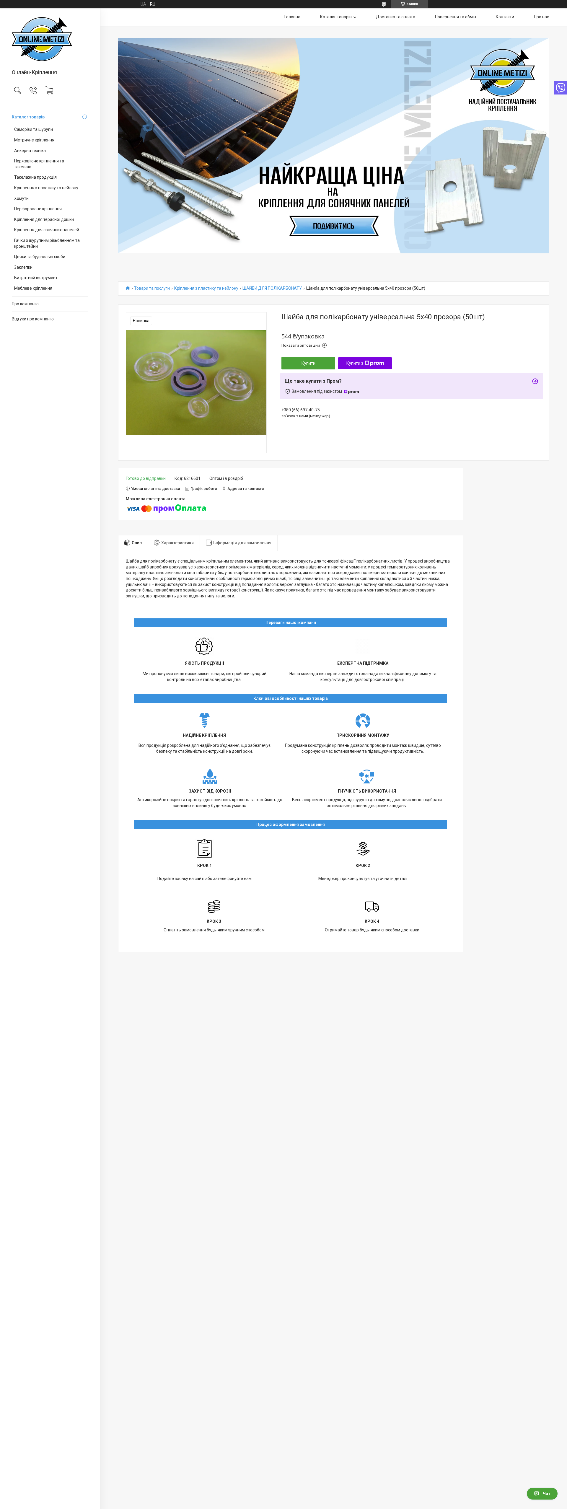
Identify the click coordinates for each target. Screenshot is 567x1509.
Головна (292, 16)
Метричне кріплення (34, 140)
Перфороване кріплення (38, 208)
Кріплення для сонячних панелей (46, 229)
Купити (308, 363)
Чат (546, 1493)
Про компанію (25, 304)
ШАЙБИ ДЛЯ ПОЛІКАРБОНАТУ (272, 288)
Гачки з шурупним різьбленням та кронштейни (47, 243)
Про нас (541, 16)
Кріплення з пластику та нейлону (46, 187)
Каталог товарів (28, 117)
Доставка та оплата (395, 16)
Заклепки (23, 267)
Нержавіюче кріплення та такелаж (39, 164)
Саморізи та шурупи (33, 129)
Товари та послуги (152, 288)
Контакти (505, 16)
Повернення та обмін (455, 16)
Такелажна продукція (35, 177)
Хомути (21, 198)
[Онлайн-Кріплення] (50, 39)
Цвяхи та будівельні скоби (39, 256)
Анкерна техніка (30, 150)
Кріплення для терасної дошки (44, 219)
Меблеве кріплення (33, 288)
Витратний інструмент (36, 277)
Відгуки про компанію (33, 319)
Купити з (354, 363)
